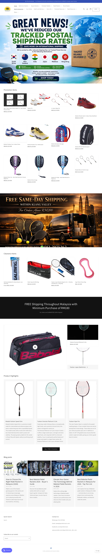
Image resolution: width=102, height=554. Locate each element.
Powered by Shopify (55, 551)
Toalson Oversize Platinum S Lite (78, 342)
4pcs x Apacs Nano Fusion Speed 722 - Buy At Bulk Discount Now (15, 109)
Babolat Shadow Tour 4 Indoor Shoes (12, 144)
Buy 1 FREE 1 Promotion (51, 449)
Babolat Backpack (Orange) (57, 144)
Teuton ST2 (30, 108)
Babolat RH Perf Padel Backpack (82, 146)
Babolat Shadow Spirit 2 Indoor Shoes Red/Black (86, 116)
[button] (84, 9)
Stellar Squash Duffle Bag (33, 282)
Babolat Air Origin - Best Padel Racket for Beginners (60, 178)
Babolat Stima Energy (32, 180)
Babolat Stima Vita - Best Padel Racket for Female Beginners (15, 178)
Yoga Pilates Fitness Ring (80, 282)
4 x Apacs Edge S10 (55, 108)
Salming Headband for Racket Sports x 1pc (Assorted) (13, 282)
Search (5, 520)
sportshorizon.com (49, 551)
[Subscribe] (29, 538)
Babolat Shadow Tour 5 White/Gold (35, 144)
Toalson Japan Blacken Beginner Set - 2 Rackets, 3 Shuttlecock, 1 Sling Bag (62, 282)
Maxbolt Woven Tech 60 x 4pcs (81, 170)
